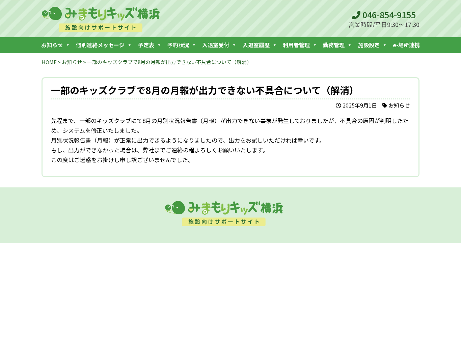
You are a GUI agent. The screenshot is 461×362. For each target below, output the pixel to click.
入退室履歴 (256, 45)
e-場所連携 (406, 45)
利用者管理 (296, 45)
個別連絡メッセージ (100, 45)
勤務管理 (334, 45)
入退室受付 (215, 45)
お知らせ (52, 45)
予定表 (146, 45)
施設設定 (369, 45)
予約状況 (178, 45)
